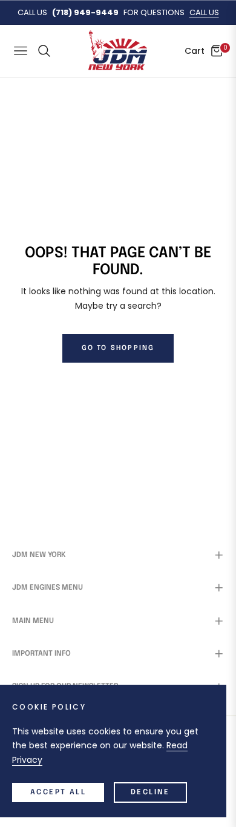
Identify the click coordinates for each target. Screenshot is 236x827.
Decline (150, 792)
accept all (58, 792)
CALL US (204, 12)
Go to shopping (118, 348)
